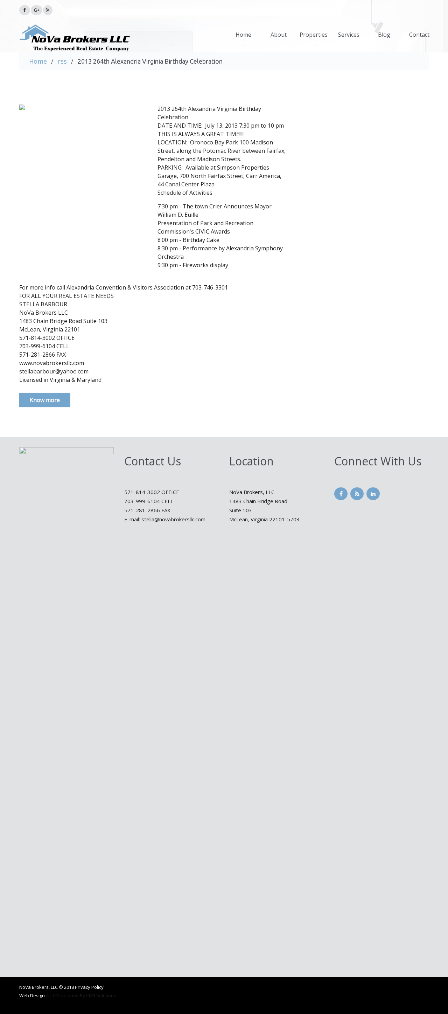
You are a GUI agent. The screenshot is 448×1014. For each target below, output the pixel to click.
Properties (314, 34)
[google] (36, 10)
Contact (419, 34)
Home (243, 34)
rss (62, 61)
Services (348, 34)
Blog (384, 34)
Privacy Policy (89, 987)
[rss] (24, 10)
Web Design (32, 995)
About (279, 34)
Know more (45, 400)
